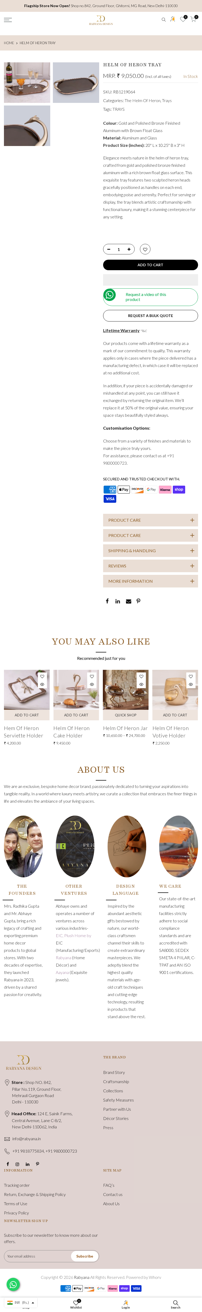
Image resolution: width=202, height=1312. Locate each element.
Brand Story (114, 1072)
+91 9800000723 (61, 1150)
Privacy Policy (16, 1212)
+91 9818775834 (28, 1150)
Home (9, 43)
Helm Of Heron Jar (125, 728)
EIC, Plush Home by (73, 935)
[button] (150, 280)
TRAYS (119, 109)
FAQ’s (108, 1185)
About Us (111, 1203)
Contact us (113, 1194)
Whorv (155, 1277)
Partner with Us (117, 1109)
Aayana (63, 972)
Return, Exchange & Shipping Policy (35, 1194)
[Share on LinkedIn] (117, 601)
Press (108, 1127)
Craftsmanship (116, 1081)
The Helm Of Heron (142, 100)
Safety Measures (118, 1099)
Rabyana (64, 957)
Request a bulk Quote (150, 315)
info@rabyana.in (26, 1138)
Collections (113, 1090)
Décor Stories (116, 1118)
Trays (167, 100)
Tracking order (17, 1185)
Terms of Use (15, 1203)
